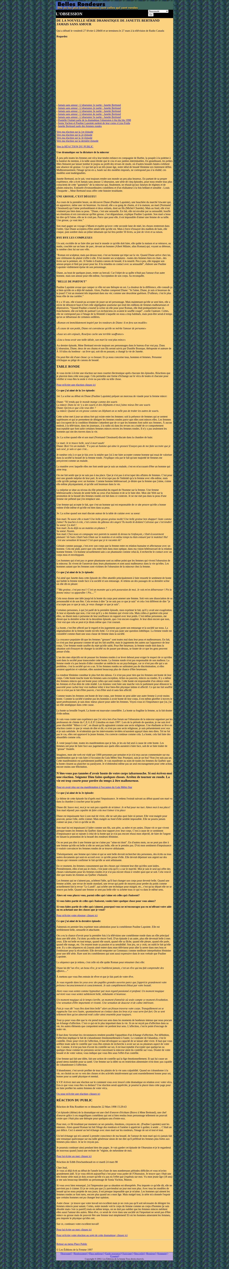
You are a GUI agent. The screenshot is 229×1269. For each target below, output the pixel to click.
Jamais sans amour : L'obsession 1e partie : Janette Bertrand (89, 105)
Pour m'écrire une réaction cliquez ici (76, 384)
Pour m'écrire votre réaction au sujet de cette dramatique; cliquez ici (92, 1235)
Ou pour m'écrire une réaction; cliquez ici (78, 1093)
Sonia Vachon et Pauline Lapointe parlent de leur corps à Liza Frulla (94, 123)
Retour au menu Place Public (71, 1244)
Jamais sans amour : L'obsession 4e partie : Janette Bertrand (89, 114)
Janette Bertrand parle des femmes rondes (80, 126)
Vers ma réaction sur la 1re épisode (74, 131)
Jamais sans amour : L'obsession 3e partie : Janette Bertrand (89, 111)
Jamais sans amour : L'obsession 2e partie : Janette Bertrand (89, 108)
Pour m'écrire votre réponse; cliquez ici (77, 915)
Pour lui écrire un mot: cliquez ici (74, 1156)
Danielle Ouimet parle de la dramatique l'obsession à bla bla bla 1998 (94, 120)
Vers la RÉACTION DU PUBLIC (74, 146)
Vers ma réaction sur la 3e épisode (74, 137)
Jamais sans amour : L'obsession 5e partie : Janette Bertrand (89, 117)
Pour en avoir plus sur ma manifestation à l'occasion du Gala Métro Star (94, 787)
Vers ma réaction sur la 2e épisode (74, 134)
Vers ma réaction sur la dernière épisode (77, 140)
